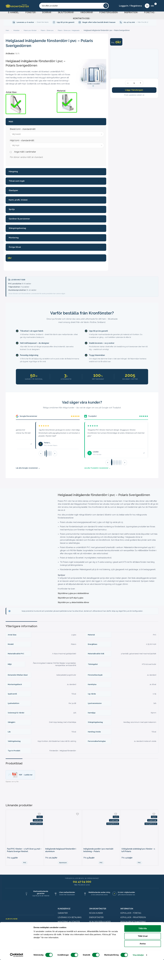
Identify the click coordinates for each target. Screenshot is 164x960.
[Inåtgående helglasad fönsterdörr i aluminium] (63, 829)
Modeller (16, 30)
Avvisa (143, 944)
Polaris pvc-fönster (30, 30)
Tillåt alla (143, 928)
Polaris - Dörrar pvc (47, 30)
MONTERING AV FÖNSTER (69, 922)
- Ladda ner (26, 775)
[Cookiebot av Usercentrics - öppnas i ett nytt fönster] (16, 955)
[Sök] (105, 5)
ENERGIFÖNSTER (96, 917)
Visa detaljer (138, 955)
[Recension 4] (49, 453)
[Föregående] (41, 453)
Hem (7, 30)
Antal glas (11, 92)
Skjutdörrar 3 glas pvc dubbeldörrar (73, 593)
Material (61, 91)
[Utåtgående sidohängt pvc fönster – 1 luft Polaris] (139, 829)
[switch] (74, 955)
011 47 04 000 (82, 881)
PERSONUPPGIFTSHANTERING (133, 922)
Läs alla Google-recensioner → (28, 468)
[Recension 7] (120, 462)
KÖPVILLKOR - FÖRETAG (130, 913)
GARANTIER (63, 913)
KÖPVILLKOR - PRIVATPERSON (133, 917)
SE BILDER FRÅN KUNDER (100, 922)
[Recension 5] (50, 453)
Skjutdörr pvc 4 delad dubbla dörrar (73, 602)
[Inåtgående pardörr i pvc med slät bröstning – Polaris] (101, 829)
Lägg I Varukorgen (134, 90)
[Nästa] (55, 453)
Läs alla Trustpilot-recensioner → (97, 468)
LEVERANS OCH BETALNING (69, 917)
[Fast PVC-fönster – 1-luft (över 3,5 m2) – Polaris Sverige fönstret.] (25, 829)
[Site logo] (17, 5)
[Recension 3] (47, 453)
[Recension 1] (44, 453)
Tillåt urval (142, 936)
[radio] (15, 104)
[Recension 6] (119, 462)
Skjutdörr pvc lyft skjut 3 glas (70, 598)
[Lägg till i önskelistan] (39, 814)
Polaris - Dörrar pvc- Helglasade (68, 30)
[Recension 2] (46, 453)
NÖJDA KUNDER (96, 913)
